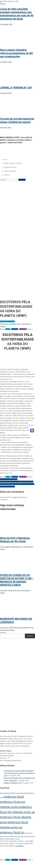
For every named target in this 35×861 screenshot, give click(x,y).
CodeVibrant (19, 846)
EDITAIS (12, 793)
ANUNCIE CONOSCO (10, 167)
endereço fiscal (14, 797)
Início (5, 159)
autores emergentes (5, 793)
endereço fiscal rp (12, 832)
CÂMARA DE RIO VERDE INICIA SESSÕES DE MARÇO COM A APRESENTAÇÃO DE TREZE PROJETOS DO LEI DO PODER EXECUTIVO (17, 484)
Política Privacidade (10, 171)
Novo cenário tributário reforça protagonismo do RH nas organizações (16, 53)
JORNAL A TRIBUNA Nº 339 (16, 87)
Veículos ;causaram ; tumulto (12, 838)
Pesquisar (3, 632)
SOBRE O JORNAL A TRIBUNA (13, 163)
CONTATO (7, 175)
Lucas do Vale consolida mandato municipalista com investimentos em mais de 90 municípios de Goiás (19, 773)
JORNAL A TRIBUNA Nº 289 (8, 479)
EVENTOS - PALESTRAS (7, 321)
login (14, 497)
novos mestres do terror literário (22, 836)
